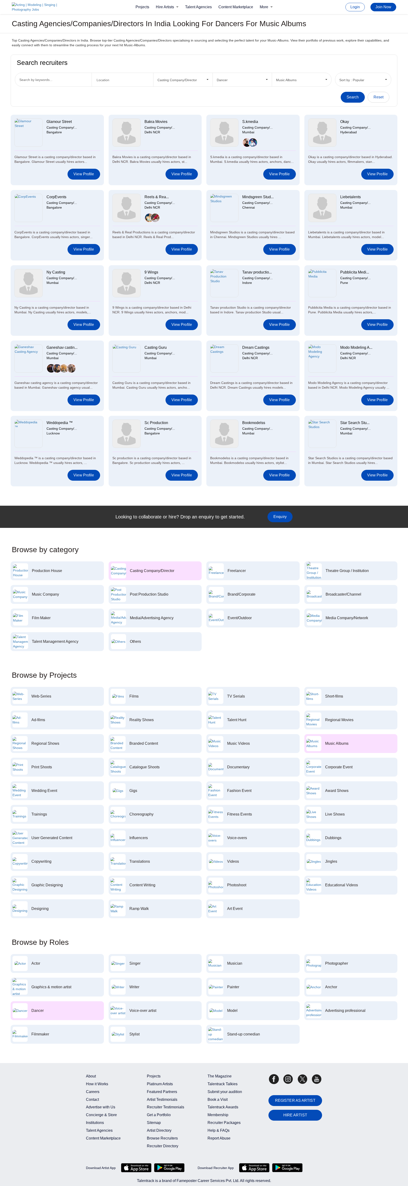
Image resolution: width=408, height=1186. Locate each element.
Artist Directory (159, 1130)
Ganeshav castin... (62, 347)
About (91, 1076)
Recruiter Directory (162, 1146)
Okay (344, 122)
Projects (142, 7)
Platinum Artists (160, 1084)
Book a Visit (218, 1100)
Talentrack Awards (223, 1107)
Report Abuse (219, 1138)
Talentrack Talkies (223, 1084)
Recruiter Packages (224, 1123)
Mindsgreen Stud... (258, 197)
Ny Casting (56, 272)
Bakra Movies (155, 122)
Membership (218, 1115)
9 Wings (151, 272)
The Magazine (220, 1076)
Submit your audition (225, 1092)
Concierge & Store (101, 1115)
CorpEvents (56, 197)
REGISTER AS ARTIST (295, 1100)
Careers (92, 1092)
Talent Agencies (198, 7)
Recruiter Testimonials (165, 1107)
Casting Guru (155, 347)
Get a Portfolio (159, 1115)
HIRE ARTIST (295, 1115)
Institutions (95, 1123)
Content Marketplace (235, 7)
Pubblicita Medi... (354, 272)
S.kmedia (250, 122)
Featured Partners (162, 1092)
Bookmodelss (253, 423)
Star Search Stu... (355, 423)
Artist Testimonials (162, 1100)
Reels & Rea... (156, 197)
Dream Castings (255, 347)
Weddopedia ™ (60, 423)
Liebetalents (350, 197)
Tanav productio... (257, 272)
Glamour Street (59, 122)
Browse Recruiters (162, 1138)
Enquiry (280, 517)
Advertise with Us (100, 1107)
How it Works (97, 1084)
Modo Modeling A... (356, 347)
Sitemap (154, 1123)
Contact (92, 1100)
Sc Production (156, 423)
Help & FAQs (219, 1130)
